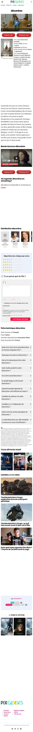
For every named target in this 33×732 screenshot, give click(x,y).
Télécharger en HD (24, 35)
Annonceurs (7, 712)
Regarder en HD (8, 35)
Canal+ (15, 5)
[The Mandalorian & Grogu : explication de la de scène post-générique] (16, 486)
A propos (6, 710)
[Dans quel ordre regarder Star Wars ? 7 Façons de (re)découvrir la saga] (16, 536)
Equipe (6, 715)
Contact (6, 714)
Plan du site (17, 714)
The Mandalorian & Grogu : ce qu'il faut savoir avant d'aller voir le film (15, 524)
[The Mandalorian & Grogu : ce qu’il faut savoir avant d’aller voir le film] (16, 512)
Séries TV (8, 5)
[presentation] (30, 236)
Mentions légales (19, 710)
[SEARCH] (31, 1)
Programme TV (17, 598)
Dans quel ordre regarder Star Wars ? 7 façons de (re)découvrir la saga (16, 548)
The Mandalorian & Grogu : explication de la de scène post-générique (14, 499)
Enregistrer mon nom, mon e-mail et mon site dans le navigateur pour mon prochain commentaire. (16, 312)
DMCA (16, 712)
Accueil (3, 5)
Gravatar (14, 303)
